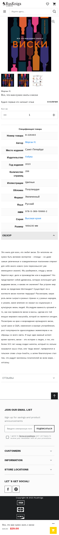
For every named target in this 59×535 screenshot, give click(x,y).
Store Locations (16, 469)
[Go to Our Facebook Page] (8, 489)
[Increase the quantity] (54, 115)
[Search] (54, 11)
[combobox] (33, 11)
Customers (13, 450)
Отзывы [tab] (8, 377)
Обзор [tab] (6, 235)
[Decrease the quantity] (5, 115)
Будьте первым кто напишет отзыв (17, 102)
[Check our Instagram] (16, 489)
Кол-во (4, 109)
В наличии (52, 102)
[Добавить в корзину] (53, 530)
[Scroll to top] (54, 395)
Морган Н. (6, 91)
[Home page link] (11, 4)
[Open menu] (4, 11)
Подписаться (44, 428)
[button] (7, 80)
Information (13, 460)
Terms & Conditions (27, 436)
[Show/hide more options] (53, 523)
